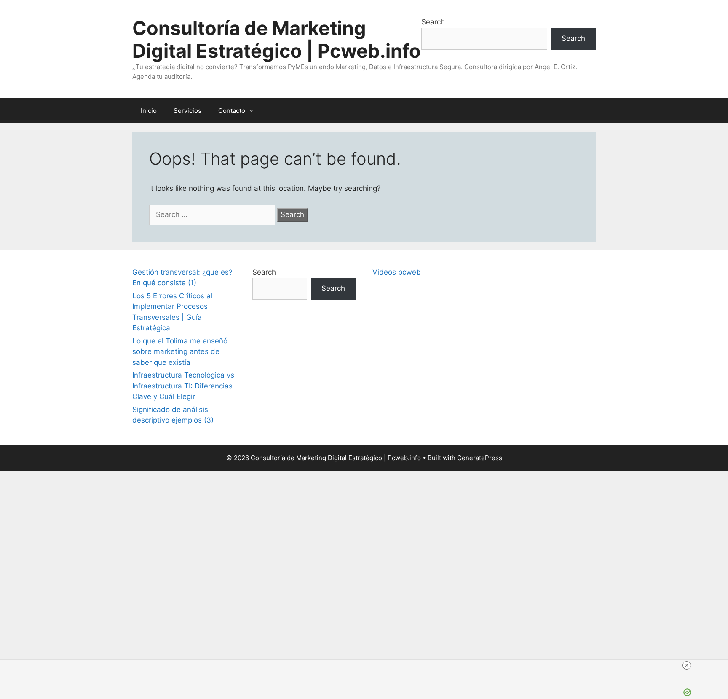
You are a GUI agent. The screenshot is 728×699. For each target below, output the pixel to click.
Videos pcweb (396, 272)
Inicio (149, 111)
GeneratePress (479, 458)
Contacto (231, 111)
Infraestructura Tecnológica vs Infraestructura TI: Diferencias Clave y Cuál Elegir (183, 386)
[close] (686, 665)
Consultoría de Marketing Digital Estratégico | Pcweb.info (276, 39)
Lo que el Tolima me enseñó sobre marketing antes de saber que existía (180, 352)
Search (433, 22)
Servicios (187, 111)
